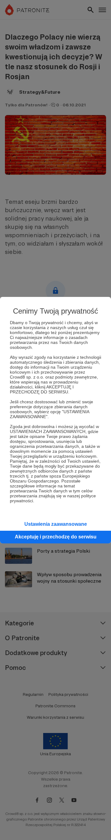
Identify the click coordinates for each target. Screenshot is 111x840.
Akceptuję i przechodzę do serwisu (56, 536)
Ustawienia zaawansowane (55, 524)
